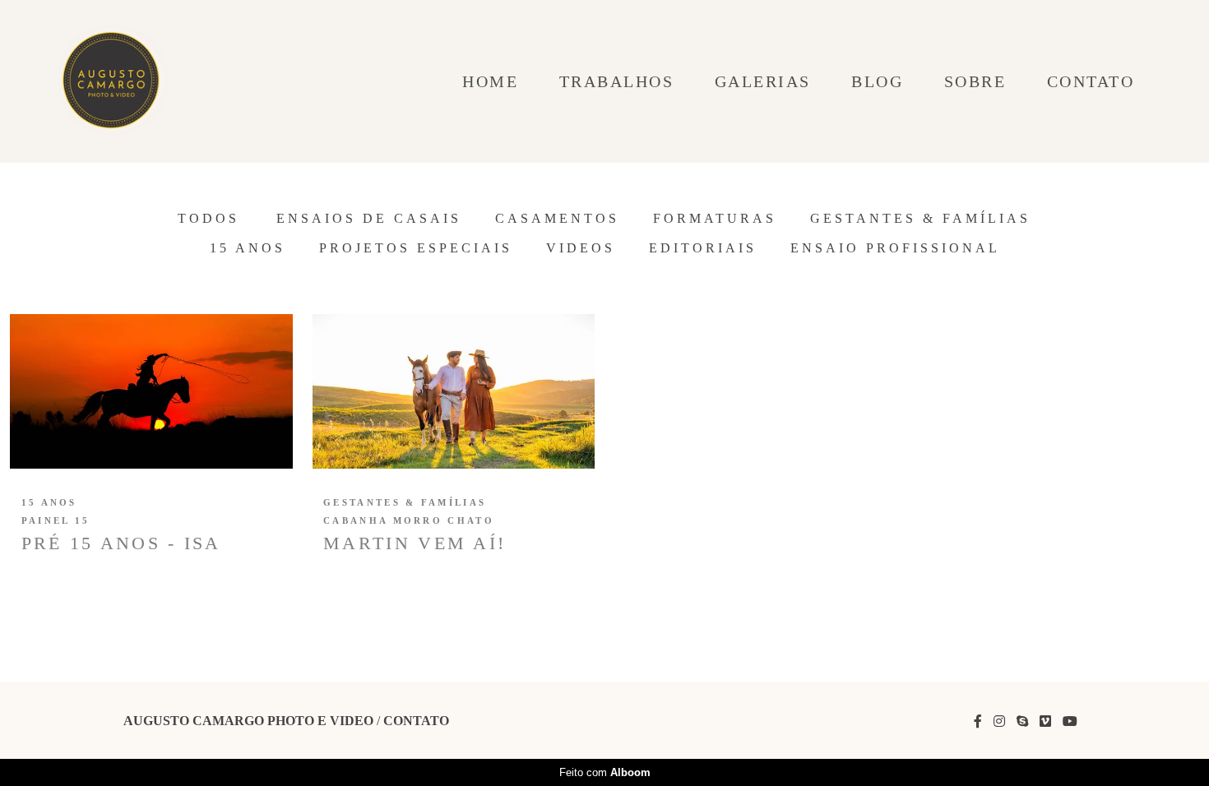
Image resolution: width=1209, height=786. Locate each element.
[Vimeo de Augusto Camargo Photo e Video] (1045, 721)
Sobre (975, 81)
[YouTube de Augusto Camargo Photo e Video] (1070, 721)
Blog (877, 81)
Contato (1091, 81)
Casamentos (557, 218)
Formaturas (714, 218)
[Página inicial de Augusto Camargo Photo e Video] (113, 81)
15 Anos (247, 248)
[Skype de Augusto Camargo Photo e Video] (1022, 721)
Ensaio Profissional (895, 248)
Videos (580, 248)
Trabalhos (616, 81)
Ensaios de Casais (368, 218)
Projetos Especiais (415, 248)
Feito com (605, 772)
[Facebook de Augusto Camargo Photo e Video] (978, 721)
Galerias (763, 81)
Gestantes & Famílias (920, 218)
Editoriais (703, 248)
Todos (208, 218)
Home (490, 81)
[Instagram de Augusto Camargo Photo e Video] (999, 721)
